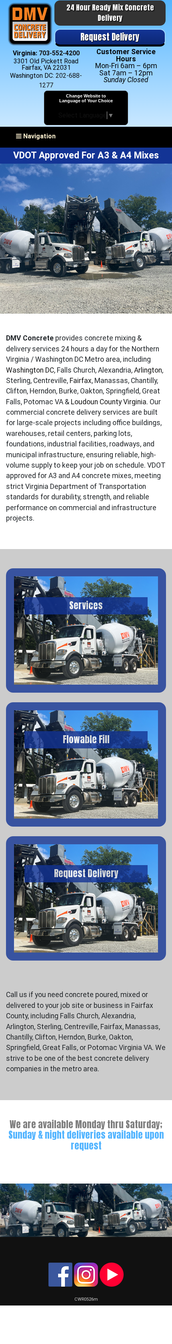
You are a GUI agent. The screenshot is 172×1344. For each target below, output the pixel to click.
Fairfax (81, 381)
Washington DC (30, 370)
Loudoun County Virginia (108, 402)
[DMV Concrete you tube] (112, 1274)
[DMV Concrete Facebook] (60, 1274)
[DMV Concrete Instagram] (86, 1274)
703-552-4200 (59, 53)
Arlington (148, 370)
